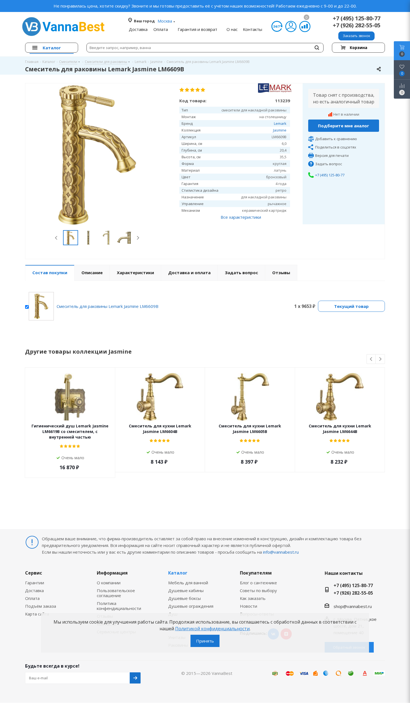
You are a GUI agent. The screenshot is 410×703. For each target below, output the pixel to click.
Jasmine (279, 130)
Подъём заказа (40, 606)
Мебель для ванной (188, 582)
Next (138, 238)
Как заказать (253, 598)
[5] (203, 90)
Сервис (33, 573)
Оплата (32, 598)
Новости (248, 606)
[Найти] (317, 47)
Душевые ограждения (190, 606)
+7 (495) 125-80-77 (356, 18)
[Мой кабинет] (290, 26)
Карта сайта (37, 614)
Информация (112, 573)
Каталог (177, 573)
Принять (205, 641)
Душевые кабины (186, 590)
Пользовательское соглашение (116, 593)
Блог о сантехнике (258, 582)
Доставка (34, 590)
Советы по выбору (258, 590)
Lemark (280, 123)
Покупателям (256, 573)
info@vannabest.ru (281, 552)
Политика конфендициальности (119, 605)
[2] (187, 90)
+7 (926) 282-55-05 (356, 25)
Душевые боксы (184, 598)
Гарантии (34, 582)
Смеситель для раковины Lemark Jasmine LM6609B (107, 306)
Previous (56, 238)
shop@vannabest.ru (353, 606)
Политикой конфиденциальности (212, 629)
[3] (192, 90)
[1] (182, 90)
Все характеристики (241, 217)
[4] (198, 90)
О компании (108, 582)
